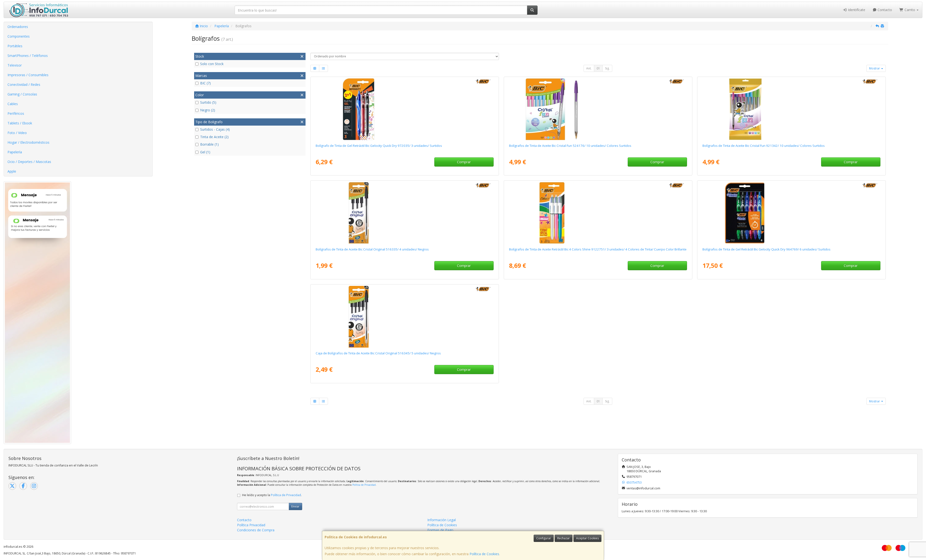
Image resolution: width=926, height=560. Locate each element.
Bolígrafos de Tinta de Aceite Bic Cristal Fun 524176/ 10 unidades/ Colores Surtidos (570, 145)
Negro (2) (207, 110)
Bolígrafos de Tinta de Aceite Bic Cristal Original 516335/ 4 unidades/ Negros (372, 249)
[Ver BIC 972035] (404, 109)
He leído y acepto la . (272, 495)
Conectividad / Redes (23, 84)
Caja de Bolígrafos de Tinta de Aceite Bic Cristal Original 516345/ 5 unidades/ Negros (378, 353)
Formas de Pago (440, 530)
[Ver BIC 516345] (404, 317)
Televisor (14, 65)
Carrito (910, 9)
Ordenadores (17, 26)
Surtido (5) (208, 102)
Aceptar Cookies (587, 538)
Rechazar (563, 538)
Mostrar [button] (875, 68)
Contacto (884, 9)
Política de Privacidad (364, 484)
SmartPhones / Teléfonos (27, 55)
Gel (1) (205, 152)
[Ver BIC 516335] (404, 213)
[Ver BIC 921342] (791, 109)
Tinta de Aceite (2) (214, 137)
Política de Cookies (484, 554)
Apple (11, 171)
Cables (12, 103)
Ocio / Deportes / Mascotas (29, 161)
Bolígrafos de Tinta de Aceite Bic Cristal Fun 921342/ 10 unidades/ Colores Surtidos (763, 145)
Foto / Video (17, 132)
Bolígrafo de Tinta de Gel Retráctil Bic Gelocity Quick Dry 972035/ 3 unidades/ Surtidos (379, 145)
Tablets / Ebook (19, 123)
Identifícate (856, 9)
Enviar (295, 506)
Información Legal (441, 520)
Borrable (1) (209, 144)
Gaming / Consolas (22, 94)
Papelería (14, 152)
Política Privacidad (251, 525)
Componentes (18, 36)
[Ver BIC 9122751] (598, 213)
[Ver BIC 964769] (791, 213)
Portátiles (14, 46)
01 (598, 68)
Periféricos (15, 113)
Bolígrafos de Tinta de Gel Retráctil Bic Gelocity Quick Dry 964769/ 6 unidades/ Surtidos (766, 249)
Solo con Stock (212, 63)
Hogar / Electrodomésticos (28, 142)
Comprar (464, 162)
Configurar (543, 538)
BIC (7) (205, 83)
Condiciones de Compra (255, 530)
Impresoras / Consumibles (27, 75)
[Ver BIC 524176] (598, 109)
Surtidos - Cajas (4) (215, 129)
